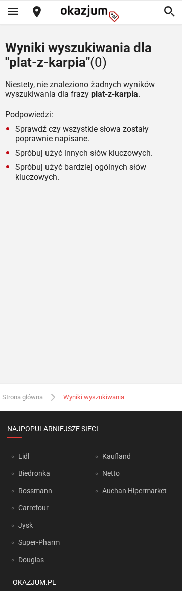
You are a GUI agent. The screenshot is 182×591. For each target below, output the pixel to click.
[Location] (37, 12)
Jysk (25, 525)
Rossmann (35, 491)
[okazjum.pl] (91, 13)
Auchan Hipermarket (134, 491)
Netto (111, 473)
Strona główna (22, 397)
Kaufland (116, 456)
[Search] (169, 12)
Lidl (23, 456)
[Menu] (12, 12)
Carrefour (33, 508)
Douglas (31, 560)
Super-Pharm (39, 542)
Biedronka (34, 473)
